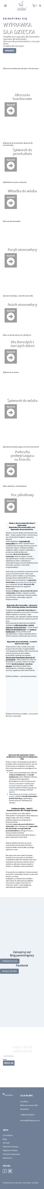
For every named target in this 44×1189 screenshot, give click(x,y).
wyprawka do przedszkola (26, 582)
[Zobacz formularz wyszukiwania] (40, 6)
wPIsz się (8, 1063)
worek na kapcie (18, 664)
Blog (5, 1139)
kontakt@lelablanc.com (30, 1120)
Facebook (22, 965)
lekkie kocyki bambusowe (16, 629)
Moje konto (7, 1158)
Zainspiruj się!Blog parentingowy (22, 953)
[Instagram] (10, 1171)
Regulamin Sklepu (10, 1150)
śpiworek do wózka (20, 794)
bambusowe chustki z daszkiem (22, 782)
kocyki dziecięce (20, 627)
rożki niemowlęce (21, 625)
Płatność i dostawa (10, 1146)
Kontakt (6, 1143)
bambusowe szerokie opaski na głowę (21, 784)
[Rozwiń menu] (5, 5)
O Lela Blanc (8, 1135)
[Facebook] (5, 1171)
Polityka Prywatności (11, 1154)
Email (5, 1059)
